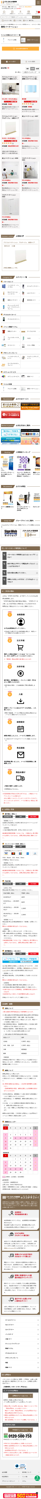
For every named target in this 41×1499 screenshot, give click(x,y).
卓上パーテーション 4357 (30, 116)
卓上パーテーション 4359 (10, 158)
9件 (27, 68)
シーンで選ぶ (19, 20)
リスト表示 (31, 61)
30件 (32, 68)
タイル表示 (12, 61)
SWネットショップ (9, 1248)
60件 (37, 68)
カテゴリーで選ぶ (8, 20)
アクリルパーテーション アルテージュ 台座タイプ (10, 117)
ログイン (21, 6)
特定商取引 (5, 1476)
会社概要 (4, 1472)
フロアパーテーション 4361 (29, 159)
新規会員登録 (28, 6)
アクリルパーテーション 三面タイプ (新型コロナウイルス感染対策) (10, 78)
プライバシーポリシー (8, 1481)
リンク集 (24, 1476)
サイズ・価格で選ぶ (29, 20)
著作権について (26, 1472)
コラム (24, 1481)
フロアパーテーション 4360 (9, 196)
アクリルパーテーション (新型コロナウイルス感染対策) (30, 78)
